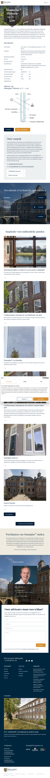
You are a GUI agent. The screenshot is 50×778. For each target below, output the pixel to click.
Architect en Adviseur (23, 671)
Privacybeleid (31, 773)
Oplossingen (6, 673)
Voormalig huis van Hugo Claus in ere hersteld (38, 690)
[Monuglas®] (6, 3)
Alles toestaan (41, 398)
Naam (6, 619)
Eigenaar (20, 669)
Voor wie (6, 669)
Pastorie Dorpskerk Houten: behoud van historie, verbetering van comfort (39, 671)
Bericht (7, 632)
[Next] (47, 544)
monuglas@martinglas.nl (9, 753)
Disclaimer (6, 775)
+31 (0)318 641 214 (21, 590)
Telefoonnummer (9, 628)
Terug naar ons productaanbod (25, 523)
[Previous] (3, 544)
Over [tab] (41, 381)
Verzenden (40, 645)
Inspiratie (6, 671)
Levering (6, 675)
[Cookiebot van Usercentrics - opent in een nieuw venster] (43, 378)
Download (40, 197)
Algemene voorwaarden (20, 773)
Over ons (6, 677)
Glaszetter (21, 675)
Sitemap (13, 775)
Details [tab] (25, 381)
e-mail (25, 596)
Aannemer (21, 673)
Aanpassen (24, 398)
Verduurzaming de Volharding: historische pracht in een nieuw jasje (39, 676)
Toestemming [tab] (9, 381)
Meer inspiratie (9, 514)
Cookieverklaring (39, 773)
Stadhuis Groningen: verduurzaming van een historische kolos (38, 686)
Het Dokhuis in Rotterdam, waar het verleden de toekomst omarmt (39, 681)
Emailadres (7, 624)
